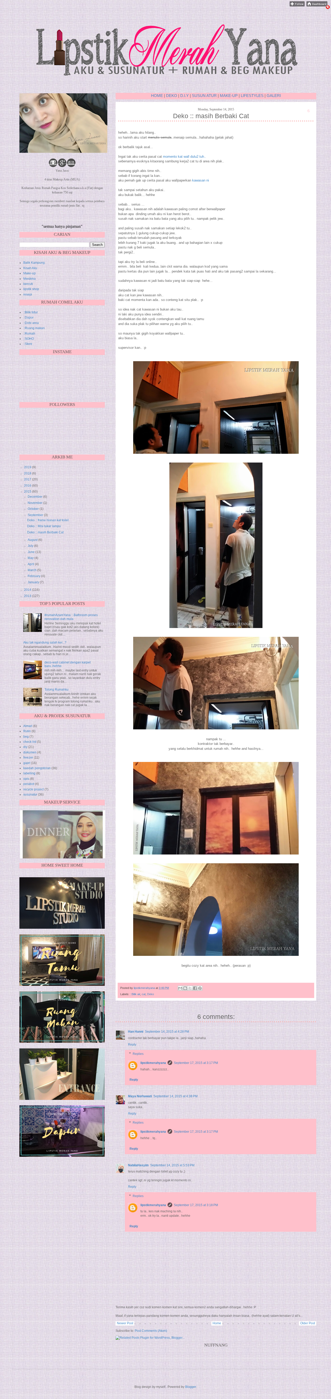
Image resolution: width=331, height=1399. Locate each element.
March (32, 570)
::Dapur (28, 317)
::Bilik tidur (30, 312)
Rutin (27, 731)
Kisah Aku (30, 268)
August (33, 540)
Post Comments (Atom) (151, 1331)
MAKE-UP (229, 95)
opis (26, 779)
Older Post (307, 1323)
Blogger (190, 1387)
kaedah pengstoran (37, 768)
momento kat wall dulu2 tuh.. (184, 156)
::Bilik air (135, 994)
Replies (138, 1054)
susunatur (30, 794)
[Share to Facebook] (195, 988)
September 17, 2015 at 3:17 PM (196, 1063)
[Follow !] (297, 5)
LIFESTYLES (252, 95)
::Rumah (29, 333)
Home (217, 1323)
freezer (28, 757)
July (31, 546)
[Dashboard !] (316, 5)
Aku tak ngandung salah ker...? (44, 642)
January (34, 582)
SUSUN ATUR (204, 95)
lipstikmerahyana (153, 1063)
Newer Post (125, 1323)
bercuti (28, 284)
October (34, 509)
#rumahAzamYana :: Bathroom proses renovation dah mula (71, 617)
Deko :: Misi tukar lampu (44, 526)
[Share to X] (190, 988)
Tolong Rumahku (56, 689)
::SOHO (28, 339)
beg (26, 736)
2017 (28, 479)
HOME (157, 95)
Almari (27, 726)
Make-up (29, 273)
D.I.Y (184, 95)
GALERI (274, 95)
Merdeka (29, 279)
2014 (28, 590)
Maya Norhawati (140, 1096)
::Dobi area (31, 323)
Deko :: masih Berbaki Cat (45, 532)
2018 (28, 473)
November (35, 503)
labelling (29, 773)
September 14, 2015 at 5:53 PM (172, 1165)
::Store (27, 344)
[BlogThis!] (185, 988)
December (35, 496)
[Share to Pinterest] (199, 988)
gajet (26, 763)
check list (29, 742)
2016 (28, 485)
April (31, 564)
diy (25, 747)
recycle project (33, 789)
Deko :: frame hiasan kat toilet (48, 520)
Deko (150, 994)
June (31, 552)
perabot (28, 784)
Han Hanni (135, 1031)
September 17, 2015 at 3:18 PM (196, 1205)
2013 (28, 596)
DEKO (171, 95)
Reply (132, 1044)
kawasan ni (200, 180)
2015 (28, 491)
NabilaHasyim (138, 1165)
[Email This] (180, 988)
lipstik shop (31, 289)
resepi (27, 294)
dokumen (29, 752)
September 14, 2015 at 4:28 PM (167, 1031)
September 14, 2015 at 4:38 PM (175, 1096)
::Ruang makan (34, 328)
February (34, 576)
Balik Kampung (34, 262)
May (31, 558)
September (36, 515)
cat (144, 994)
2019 (28, 467)
